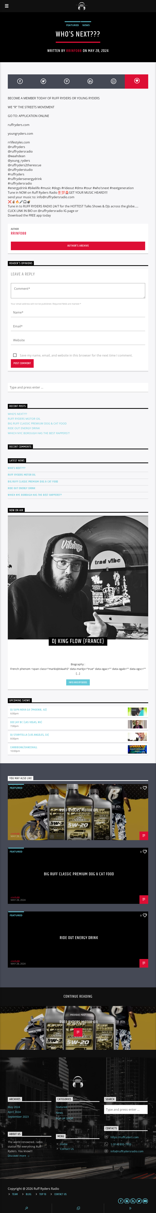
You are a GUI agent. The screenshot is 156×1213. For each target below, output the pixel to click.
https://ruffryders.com (125, 1137)
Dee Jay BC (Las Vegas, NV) (26, 722)
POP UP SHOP (64, 1118)
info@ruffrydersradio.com (127, 1151)
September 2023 (18, 1116)
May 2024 (14, 1107)
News (86, 25)
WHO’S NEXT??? (17, 414)
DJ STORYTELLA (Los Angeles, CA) (29, 734)
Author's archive (78, 245)
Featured (72, 25)
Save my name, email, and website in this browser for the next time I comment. (76, 355)
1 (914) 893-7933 (121, 1144)
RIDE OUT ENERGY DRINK (24, 428)
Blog (28, 1194)
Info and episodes (78, 682)
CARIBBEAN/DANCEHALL (23, 747)
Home (64, 1144)
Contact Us (67, 1149)
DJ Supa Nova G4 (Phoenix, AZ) (28, 709)
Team (15, 1194)
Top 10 (42, 1194)
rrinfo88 (74, 51)
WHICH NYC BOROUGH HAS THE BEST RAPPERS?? (39, 433)
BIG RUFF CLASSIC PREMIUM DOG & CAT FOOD (37, 423)
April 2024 (14, 1112)
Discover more (17, 1155)
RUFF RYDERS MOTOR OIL (24, 418)
